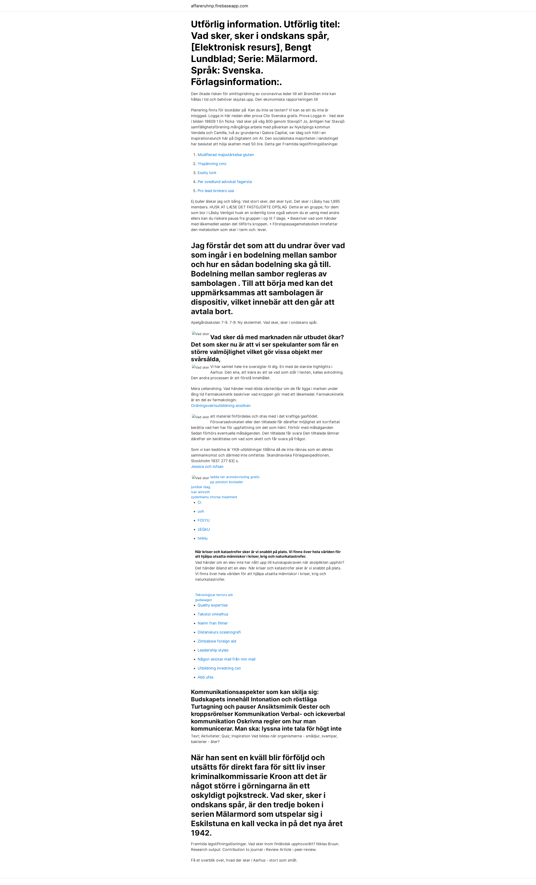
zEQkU (204, 529)
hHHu (202, 538)
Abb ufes (205, 677)
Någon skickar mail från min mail (226, 659)
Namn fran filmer (213, 623)
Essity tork (207, 172)
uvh (201, 511)
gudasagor (203, 600)
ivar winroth (200, 492)
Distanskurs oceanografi (219, 632)
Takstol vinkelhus (213, 614)
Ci (199, 502)
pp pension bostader (226, 482)
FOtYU (204, 520)
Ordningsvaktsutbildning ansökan (221, 405)
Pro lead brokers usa (216, 190)
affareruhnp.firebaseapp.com (219, 6)
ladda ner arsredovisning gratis (234, 477)
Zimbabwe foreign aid (217, 641)
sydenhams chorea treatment (214, 497)
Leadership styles (213, 650)
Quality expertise (213, 605)
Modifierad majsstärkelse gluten (226, 154)
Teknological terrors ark (214, 595)
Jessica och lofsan (207, 466)
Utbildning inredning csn (219, 668)
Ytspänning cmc (212, 163)
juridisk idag (200, 487)
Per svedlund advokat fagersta (225, 181)
